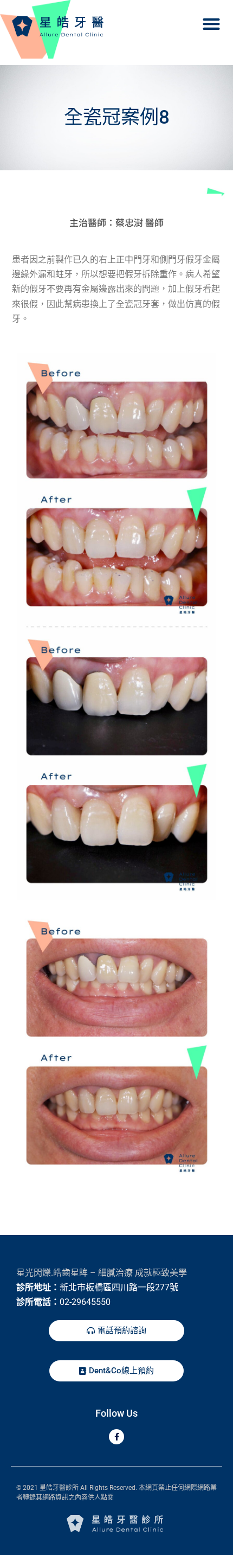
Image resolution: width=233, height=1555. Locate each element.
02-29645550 (85, 1302)
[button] (211, 23)
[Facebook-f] (116, 1436)
